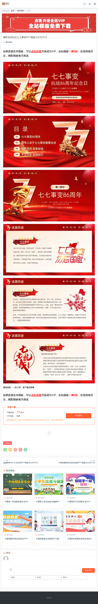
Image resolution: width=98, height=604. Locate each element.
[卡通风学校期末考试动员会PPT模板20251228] (80, 521)
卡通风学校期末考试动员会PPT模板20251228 (80, 539)
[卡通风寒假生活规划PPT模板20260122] (49, 521)
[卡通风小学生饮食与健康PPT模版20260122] (49, 484)
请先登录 (78, 416)
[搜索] (84, 4)
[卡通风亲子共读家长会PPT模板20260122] (80, 484)
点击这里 (36, 51)
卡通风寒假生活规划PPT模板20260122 (49, 539)
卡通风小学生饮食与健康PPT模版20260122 (48, 502)
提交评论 (88, 570)
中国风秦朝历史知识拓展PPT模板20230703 (76, 463)
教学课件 (9, 42)
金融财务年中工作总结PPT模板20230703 (20, 463)
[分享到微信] (5, 450)
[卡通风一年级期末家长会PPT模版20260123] (17, 484)
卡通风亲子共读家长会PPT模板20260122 (79, 502)
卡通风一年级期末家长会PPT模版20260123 (17, 502)
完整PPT (6, 4)
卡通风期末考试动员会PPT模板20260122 (17, 539)
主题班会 (7, 443)
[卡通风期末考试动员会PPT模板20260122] (17, 521)
